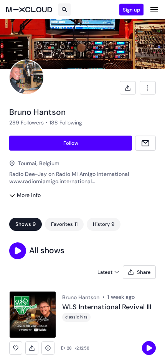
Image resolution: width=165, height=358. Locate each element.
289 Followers (26, 122)
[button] (17, 250)
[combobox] (148, 87)
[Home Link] (29, 9)
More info (29, 195)
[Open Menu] (154, 9)
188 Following (66, 122)
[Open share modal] (128, 87)
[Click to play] (149, 348)
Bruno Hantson (80, 297)
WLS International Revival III (106, 307)
